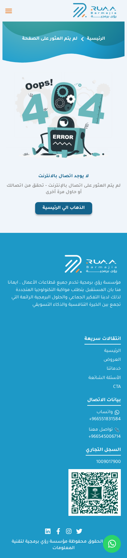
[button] (8, 10)
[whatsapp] (112, 544)
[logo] (95, 10)
